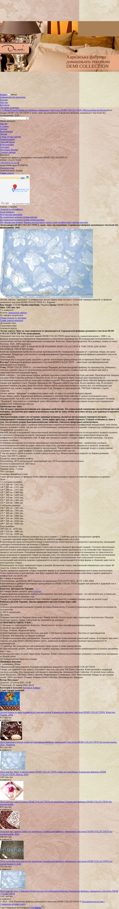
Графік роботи (7, 173)
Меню (14, 94)
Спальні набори (8, 152)
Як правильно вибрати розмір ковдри (18, 217)
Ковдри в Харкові (31, 687)
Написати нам (7, 168)
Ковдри (3, 123)
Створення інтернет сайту (13, 904)
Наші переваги (7, 212)
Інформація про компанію (13, 97)
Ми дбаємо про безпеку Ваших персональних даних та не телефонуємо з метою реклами (44, 222)
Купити (4, 312)
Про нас (4, 102)
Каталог (4, 100)
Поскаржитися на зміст (93, 901)
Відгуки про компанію (11, 214)
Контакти (4, 105)
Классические (7, 144)
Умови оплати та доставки (13, 318)
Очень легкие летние (10, 136)
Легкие (3, 134)
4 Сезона (4, 126)
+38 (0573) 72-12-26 (9, 162)
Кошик (3, 94)
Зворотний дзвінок (17, 312)
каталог (37, 591)
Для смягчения (7, 142)
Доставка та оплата (9, 107)
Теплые (3, 129)
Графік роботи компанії (11, 320)
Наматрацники (7, 139)
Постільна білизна (9, 149)
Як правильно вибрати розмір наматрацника (22, 219)
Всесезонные (6, 131)
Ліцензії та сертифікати (11, 209)
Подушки (4, 147)
